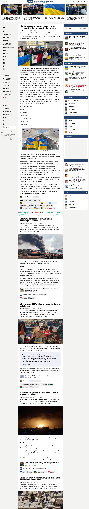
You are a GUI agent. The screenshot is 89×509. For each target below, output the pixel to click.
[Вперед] (60, 140)
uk (81, 1)
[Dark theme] (6, 2)
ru (87, 1)
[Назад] (20, 140)
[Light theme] (1, 2)
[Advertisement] (76, 148)
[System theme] (4, 2)
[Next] (87, 13)
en (84, 1)
